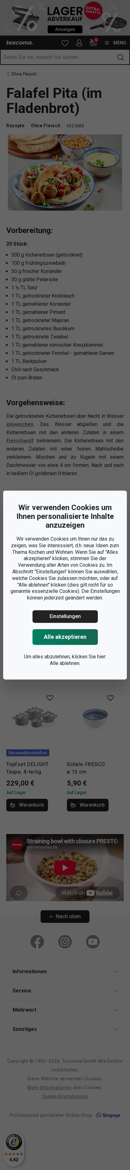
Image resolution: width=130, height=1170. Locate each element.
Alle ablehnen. (65, 663)
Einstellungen (65, 616)
